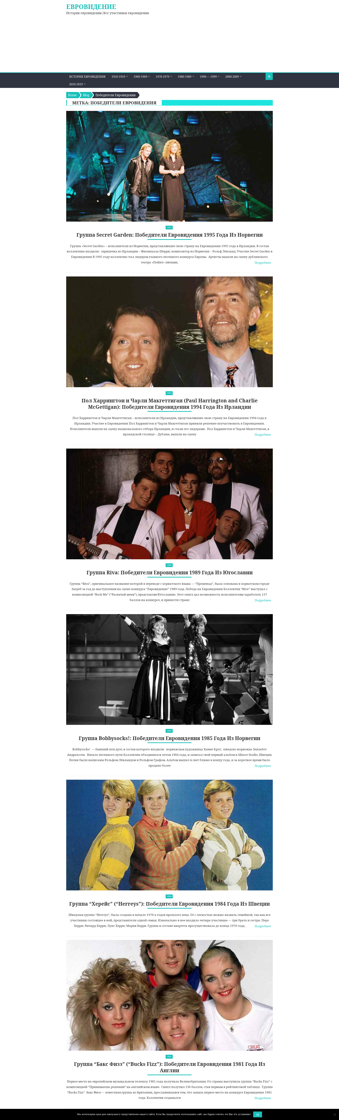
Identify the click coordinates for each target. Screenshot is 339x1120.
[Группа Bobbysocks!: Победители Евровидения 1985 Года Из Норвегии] (169, 669)
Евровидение (91, 6)
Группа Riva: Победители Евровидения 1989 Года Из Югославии (170, 572)
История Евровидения (87, 77)
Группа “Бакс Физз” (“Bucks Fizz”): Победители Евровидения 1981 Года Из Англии (169, 1067)
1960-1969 (140, 77)
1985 (169, 730)
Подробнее (263, 263)
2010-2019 (76, 84)
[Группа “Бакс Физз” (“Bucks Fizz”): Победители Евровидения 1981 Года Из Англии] (169, 995)
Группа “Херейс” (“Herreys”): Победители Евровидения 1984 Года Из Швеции (169, 903)
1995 (169, 227)
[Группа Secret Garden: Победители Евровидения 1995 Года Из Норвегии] (169, 166)
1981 (169, 1056)
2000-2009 (232, 77)
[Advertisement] (169, 46)
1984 (169, 896)
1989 (169, 565)
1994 (169, 393)
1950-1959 (118, 77)
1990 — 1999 (208, 77)
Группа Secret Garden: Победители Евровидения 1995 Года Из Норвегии (169, 235)
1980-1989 (184, 77)
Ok (257, 1114)
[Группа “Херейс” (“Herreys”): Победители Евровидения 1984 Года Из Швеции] (169, 835)
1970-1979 (162, 77)
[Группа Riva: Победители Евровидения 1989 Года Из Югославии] (169, 504)
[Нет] (334, 1114)
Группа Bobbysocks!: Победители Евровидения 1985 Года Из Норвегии (169, 738)
